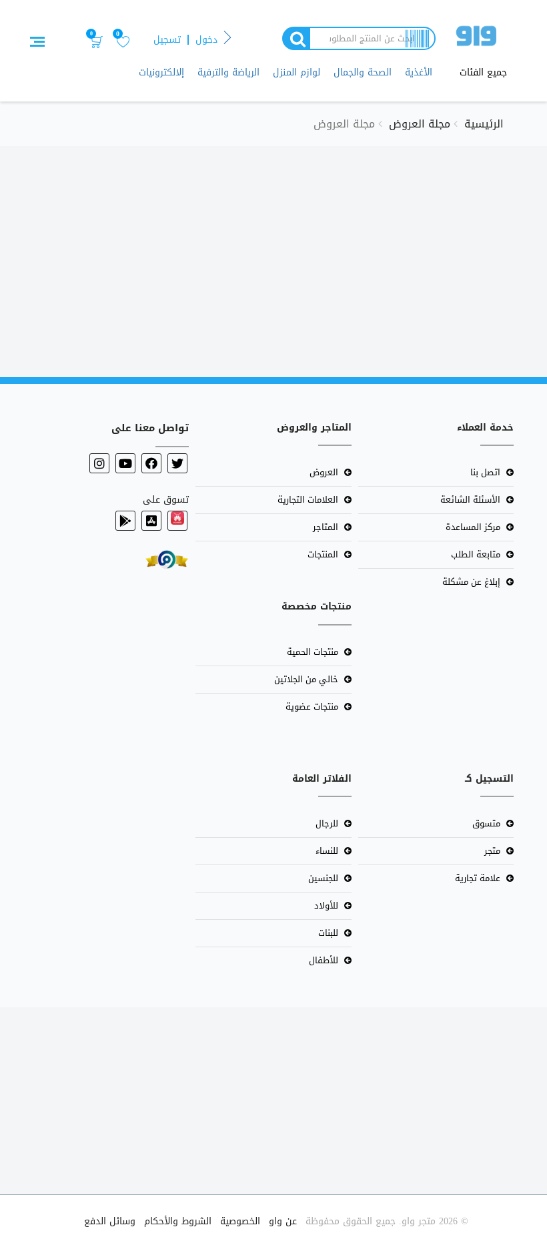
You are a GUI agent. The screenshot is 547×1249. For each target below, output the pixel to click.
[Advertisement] (273, 253)
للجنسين (323, 878)
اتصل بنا (485, 472)
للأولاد (326, 905)
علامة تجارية (477, 878)
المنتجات (323, 554)
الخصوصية (240, 1221)
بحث (295, 38)
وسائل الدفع (109, 1221)
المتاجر (325, 527)
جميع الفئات (483, 73)
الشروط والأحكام (177, 1221)
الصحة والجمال (363, 72)
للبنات (328, 933)
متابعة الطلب (475, 554)
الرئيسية (484, 123)
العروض (324, 472)
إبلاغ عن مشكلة (471, 581)
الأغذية (418, 72)
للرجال (327, 823)
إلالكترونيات (161, 72)
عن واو (283, 1221)
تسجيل (167, 40)
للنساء (327, 850)
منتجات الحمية (312, 652)
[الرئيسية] (476, 38)
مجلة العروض (419, 123)
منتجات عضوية (312, 706)
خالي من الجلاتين (306, 679)
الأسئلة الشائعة (470, 499)
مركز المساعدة (473, 527)
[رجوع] (228, 38)
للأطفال (323, 960)
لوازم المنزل (296, 72)
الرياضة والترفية (228, 72)
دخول (206, 40)
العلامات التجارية (308, 499)
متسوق (486, 823)
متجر (492, 850)
